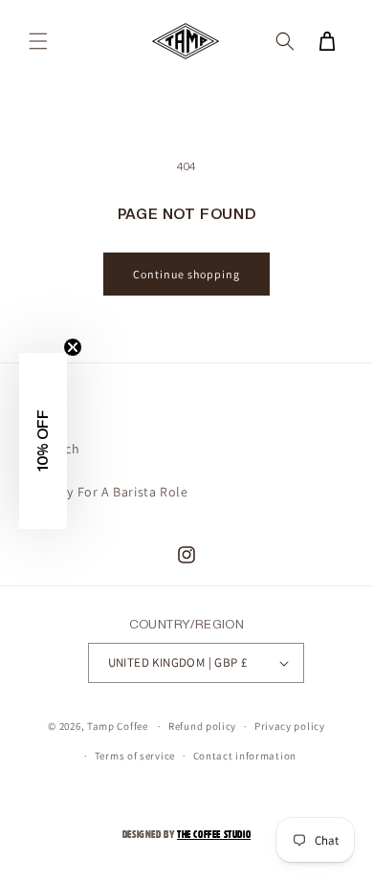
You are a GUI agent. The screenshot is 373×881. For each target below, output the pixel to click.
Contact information (244, 755)
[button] (38, 41)
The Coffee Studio (214, 834)
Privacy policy (289, 726)
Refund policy (202, 726)
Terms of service (135, 755)
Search (59, 448)
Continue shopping (186, 274)
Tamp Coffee (117, 726)
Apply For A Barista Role (112, 491)
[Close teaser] (72, 347)
